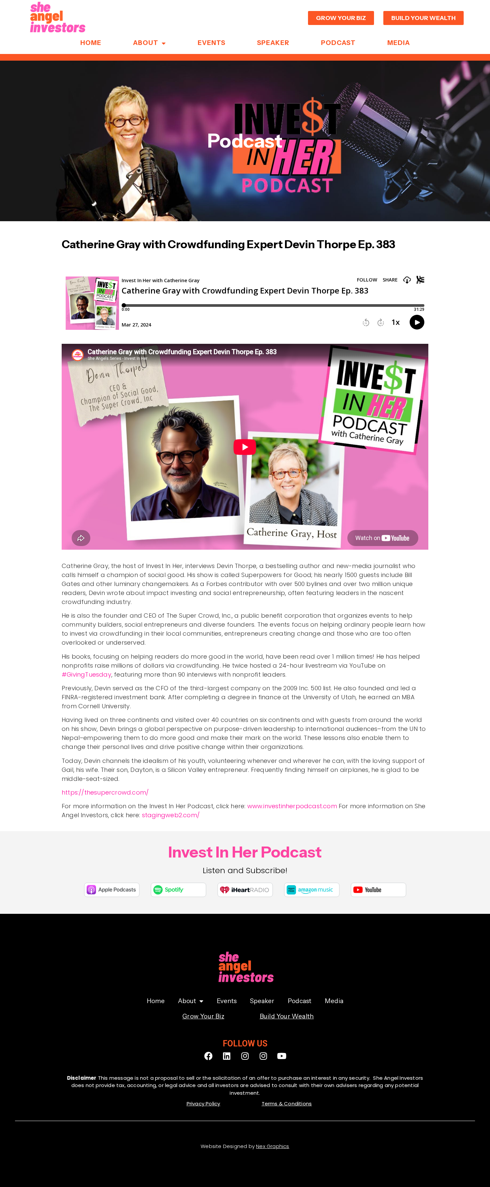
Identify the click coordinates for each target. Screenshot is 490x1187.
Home (90, 43)
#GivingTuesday (86, 674)
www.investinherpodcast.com (292, 806)
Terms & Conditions (287, 1103)
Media (398, 43)
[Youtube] (281, 1056)
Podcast (338, 43)
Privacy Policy (203, 1103)
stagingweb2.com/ (171, 815)
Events (211, 43)
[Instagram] (245, 1056)
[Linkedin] (226, 1056)
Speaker (273, 43)
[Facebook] (208, 1056)
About (145, 43)
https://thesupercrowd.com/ (105, 792)
